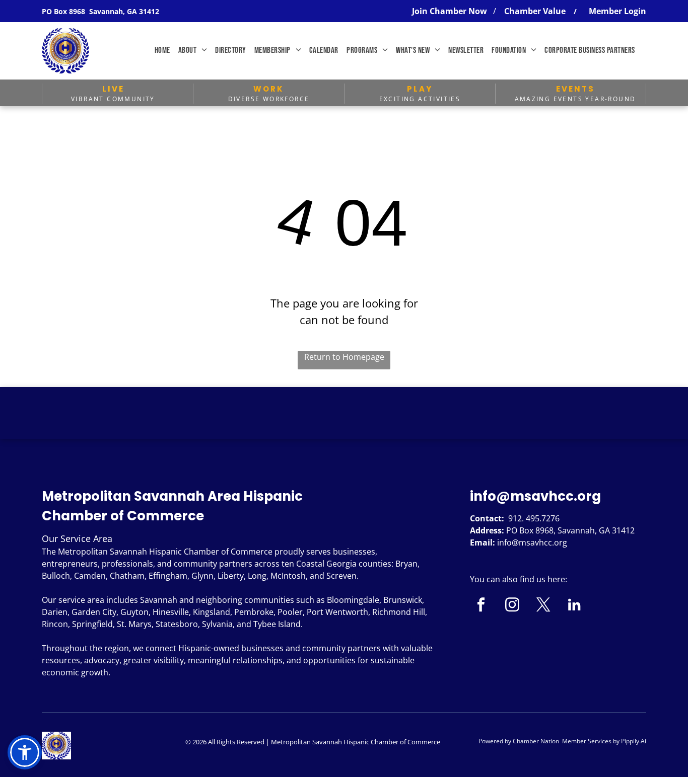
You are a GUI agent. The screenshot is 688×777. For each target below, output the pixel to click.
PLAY (420, 89)
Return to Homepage (344, 356)
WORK (268, 89)
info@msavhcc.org (535, 496)
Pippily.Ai (633, 741)
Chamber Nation (536, 741)
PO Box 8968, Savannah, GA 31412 (570, 530)
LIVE (113, 89)
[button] (24, 752)
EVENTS (575, 89)
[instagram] (512, 606)
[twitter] (543, 606)
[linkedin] (574, 606)
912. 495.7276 (534, 518)
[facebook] (481, 606)
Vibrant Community (113, 99)
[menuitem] (162, 50)
